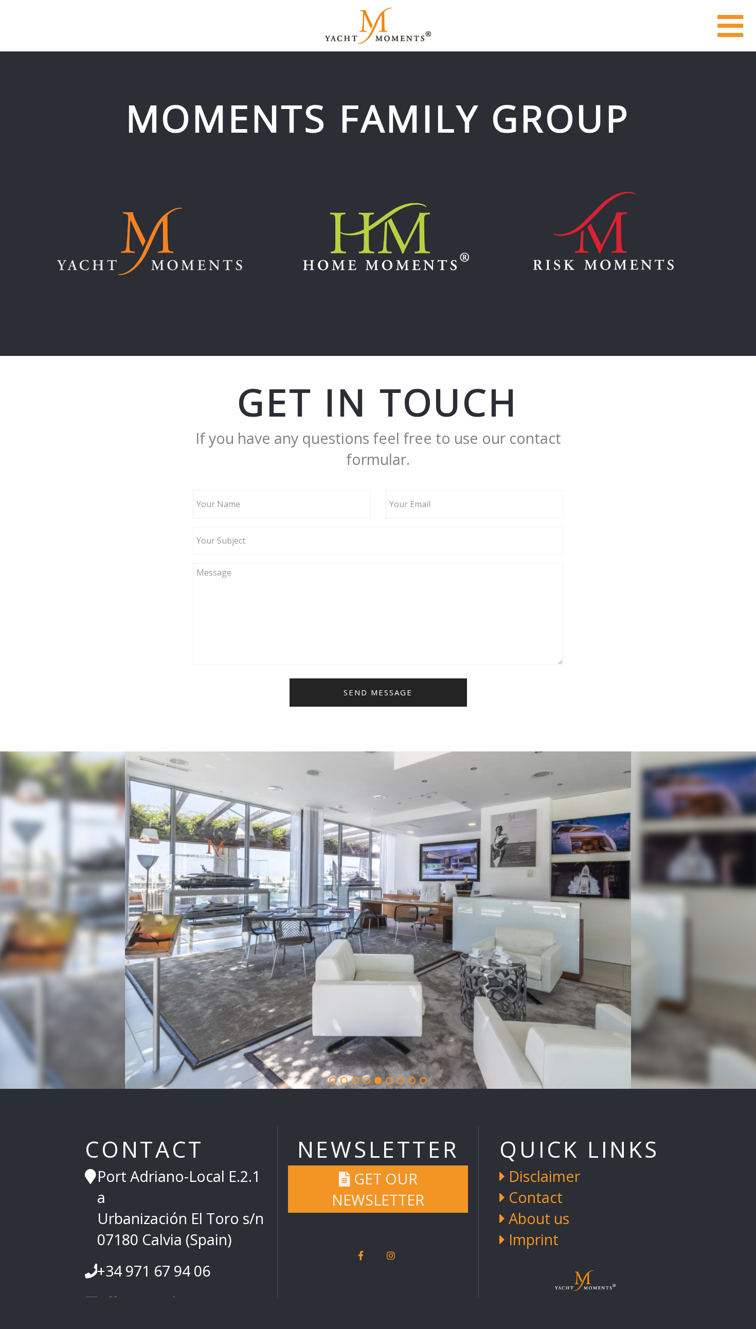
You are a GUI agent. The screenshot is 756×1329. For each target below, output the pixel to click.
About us (537, 1218)
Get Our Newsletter (378, 1189)
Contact (534, 1197)
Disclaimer (542, 1176)
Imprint (532, 1239)
